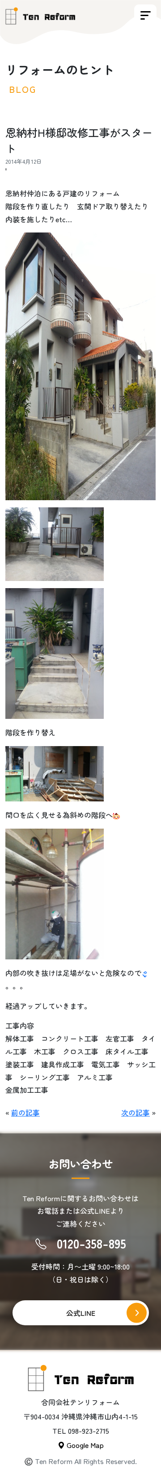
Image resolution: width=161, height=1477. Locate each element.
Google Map (84, 1445)
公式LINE (80, 1312)
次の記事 (135, 1112)
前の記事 (25, 1112)
